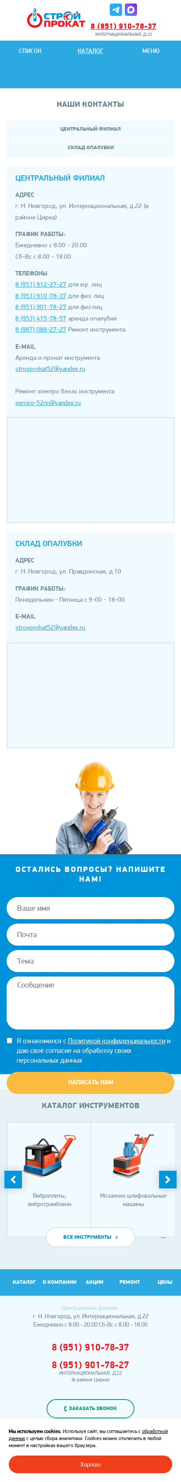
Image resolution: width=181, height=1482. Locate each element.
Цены (165, 1282)
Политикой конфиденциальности (116, 1041)
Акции (94, 1282)
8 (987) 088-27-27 (40, 329)
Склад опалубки (91, 148)
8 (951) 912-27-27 (40, 284)
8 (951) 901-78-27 (40, 307)
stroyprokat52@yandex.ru (50, 369)
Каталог (90, 51)
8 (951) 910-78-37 (123, 27)
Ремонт (129, 1282)
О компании (59, 1282)
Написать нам (90, 1082)
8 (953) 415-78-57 (40, 318)
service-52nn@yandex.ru (48, 403)
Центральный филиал (90, 129)
